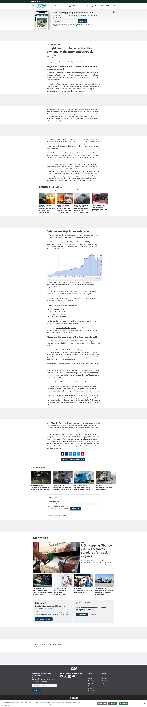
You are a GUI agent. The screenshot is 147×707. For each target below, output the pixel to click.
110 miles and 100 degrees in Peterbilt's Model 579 (83, 591)
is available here (82, 375)
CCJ (55, 75)
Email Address (74, 501)
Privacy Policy (68, 25)
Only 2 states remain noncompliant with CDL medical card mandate (61, 592)
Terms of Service (76, 25)
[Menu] (33, 6)
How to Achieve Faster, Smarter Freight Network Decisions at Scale (65, 210)
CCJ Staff (53, 55)
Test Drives (99, 485)
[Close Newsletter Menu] (114, 12)
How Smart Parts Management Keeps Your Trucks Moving (99, 209)
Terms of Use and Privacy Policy (76, 24)
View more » (104, 190)
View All (94, 614)
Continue (75, 509)
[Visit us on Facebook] (61, 676)
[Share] (70, 454)
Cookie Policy (7, 705)
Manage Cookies (102, 703)
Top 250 (59, 75)
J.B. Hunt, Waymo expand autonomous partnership (82, 488)
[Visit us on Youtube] (73, 676)
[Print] (62, 454)
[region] (73, 703)
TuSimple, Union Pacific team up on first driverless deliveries (41, 488)
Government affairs (60, 588)
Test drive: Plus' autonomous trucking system (104, 488)
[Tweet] (78, 454)
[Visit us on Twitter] (65, 676)
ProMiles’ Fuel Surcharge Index (66, 328)
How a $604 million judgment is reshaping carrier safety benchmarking (104, 592)
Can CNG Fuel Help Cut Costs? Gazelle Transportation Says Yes (81, 210)
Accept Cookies (123, 703)
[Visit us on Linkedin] (69, 676)
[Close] (144, 703)
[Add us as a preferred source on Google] (66, 454)
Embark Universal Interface (76, 171)
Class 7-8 (84, 542)
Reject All (112, 703)
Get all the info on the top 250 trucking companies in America (50, 607)
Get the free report (43, 619)
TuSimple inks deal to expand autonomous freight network (62, 488)
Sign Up (36, 690)
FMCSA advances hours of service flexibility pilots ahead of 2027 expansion (42, 592)
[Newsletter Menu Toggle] (114, 6)
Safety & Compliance (39, 588)
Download (82, 614)
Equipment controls (54, 44)
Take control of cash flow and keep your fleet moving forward (47, 210)
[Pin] (82, 454)
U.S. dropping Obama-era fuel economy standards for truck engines (96, 551)
